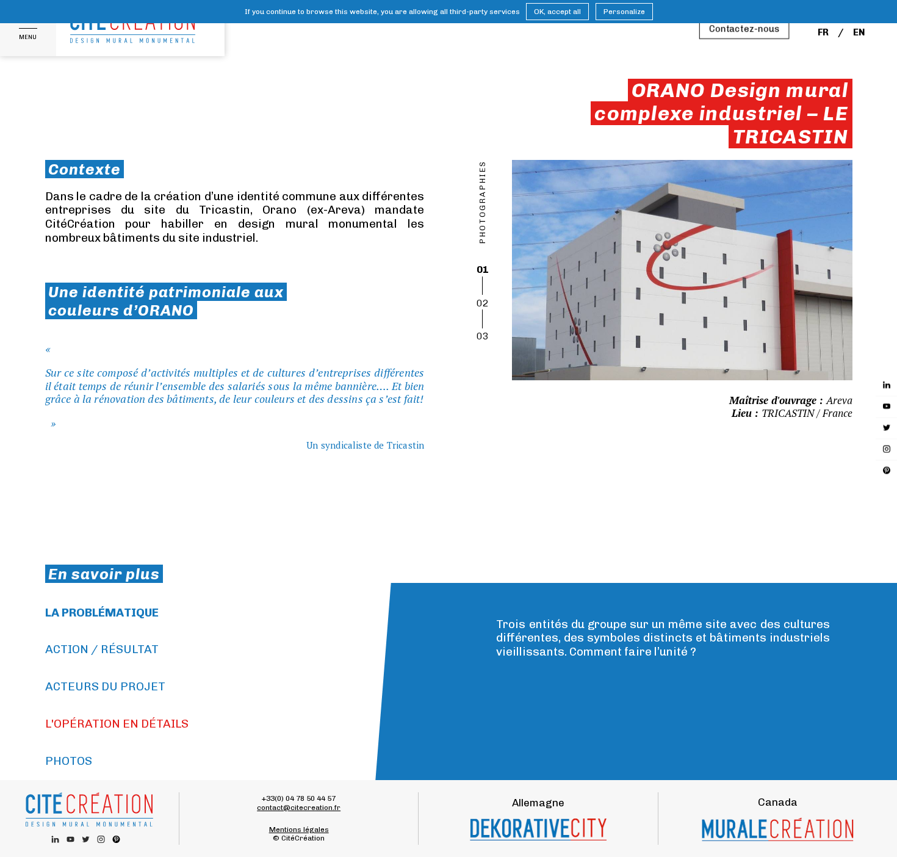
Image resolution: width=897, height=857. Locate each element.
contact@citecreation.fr (298, 807)
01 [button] (483, 269)
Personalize (624, 11)
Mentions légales (299, 829)
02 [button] (483, 303)
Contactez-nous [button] (743, 28)
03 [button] (483, 336)
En (859, 32)
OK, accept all (557, 11)
